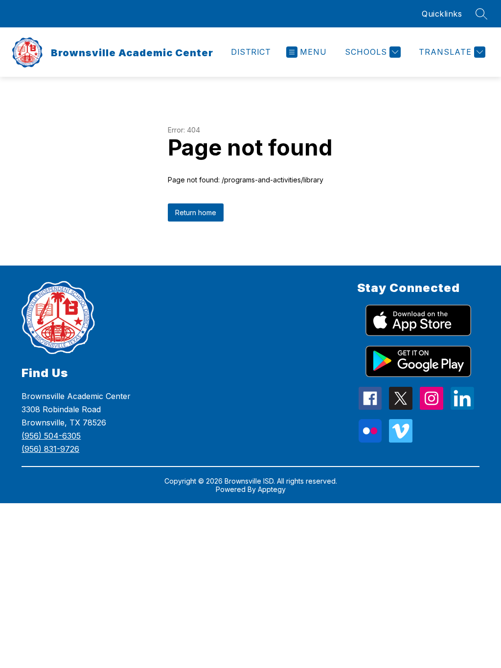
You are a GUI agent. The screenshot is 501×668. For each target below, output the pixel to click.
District (251, 52)
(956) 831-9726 (50, 449)
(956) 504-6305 (51, 436)
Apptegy (272, 489)
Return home (195, 212)
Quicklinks (442, 14)
